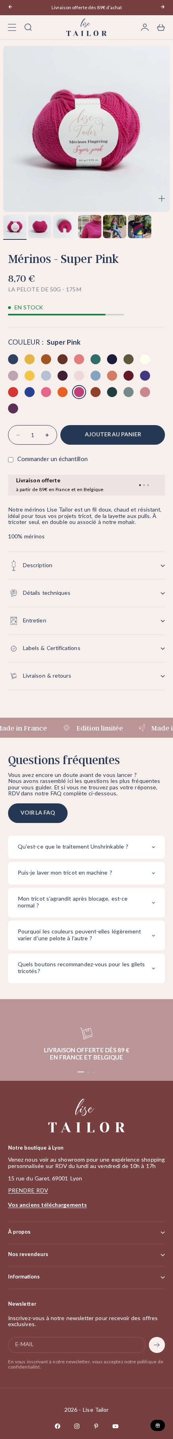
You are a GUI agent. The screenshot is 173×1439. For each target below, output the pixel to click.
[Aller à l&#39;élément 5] (114, 226)
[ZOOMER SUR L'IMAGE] (162, 198)
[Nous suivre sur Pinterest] (96, 1426)
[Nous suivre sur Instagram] (77, 1426)
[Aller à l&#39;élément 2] (39, 226)
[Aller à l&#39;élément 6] (139, 226)
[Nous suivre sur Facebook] (57, 1426)
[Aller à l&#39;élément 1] (15, 226)
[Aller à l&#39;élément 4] (89, 226)
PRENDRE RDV (28, 1191)
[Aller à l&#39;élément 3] (64, 226)
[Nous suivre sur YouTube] (115, 1426)
